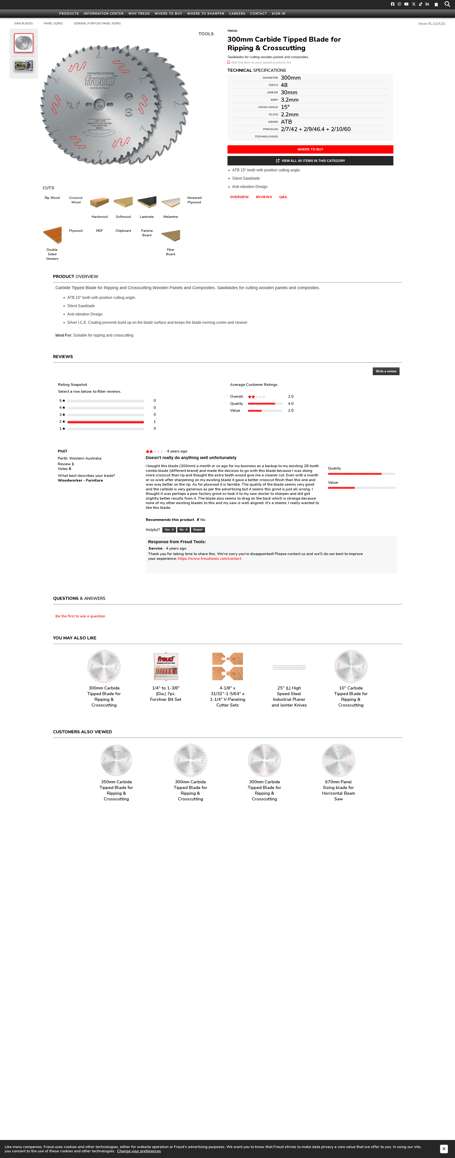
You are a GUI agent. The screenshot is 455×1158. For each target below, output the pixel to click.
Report (198, 529)
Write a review (388, 372)
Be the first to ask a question (80, 616)
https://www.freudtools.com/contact (209, 558)
